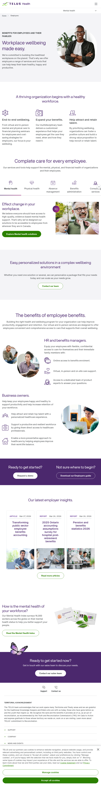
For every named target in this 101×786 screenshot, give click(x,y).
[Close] (98, 749)
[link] (4, 15)
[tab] (10, 187)
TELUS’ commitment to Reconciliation (20, 721)
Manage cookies (50, 772)
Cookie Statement (68, 763)
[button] (96, 4)
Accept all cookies (50, 780)
